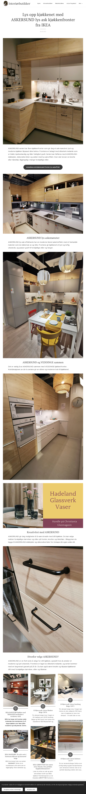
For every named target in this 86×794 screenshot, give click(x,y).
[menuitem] (39, 3)
